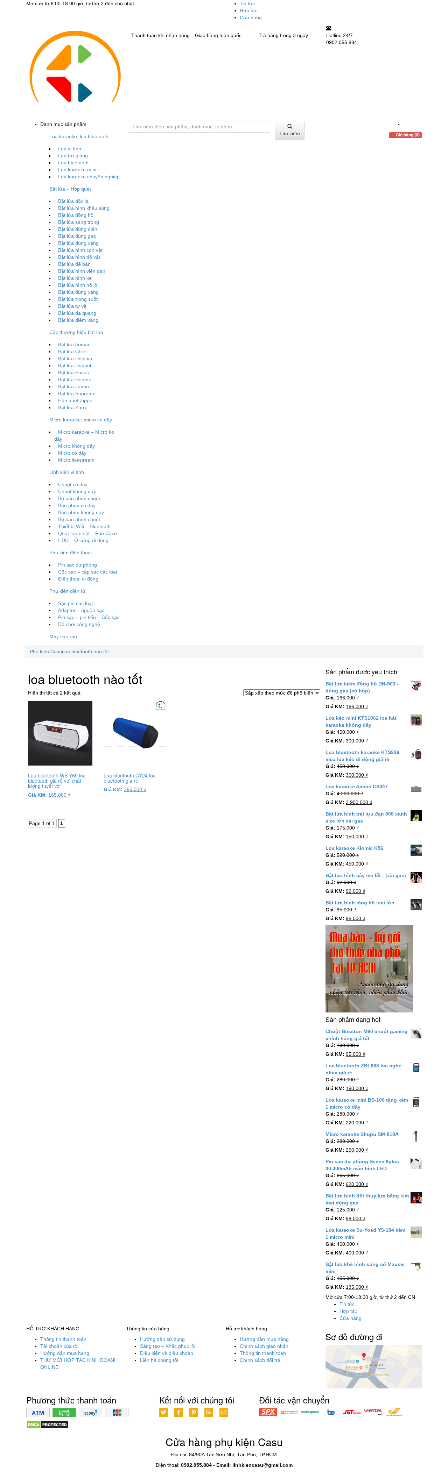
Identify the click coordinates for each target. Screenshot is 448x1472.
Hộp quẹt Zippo (75, 400)
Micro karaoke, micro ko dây (80, 419)
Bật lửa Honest (74, 379)
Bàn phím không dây (81, 512)
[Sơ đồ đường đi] (374, 1367)
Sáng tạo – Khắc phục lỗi (167, 1346)
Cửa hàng (251, 17)
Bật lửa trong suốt (78, 299)
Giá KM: (37, 795)
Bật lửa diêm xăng (78, 320)
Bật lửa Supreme (77, 393)
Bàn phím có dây (77, 505)
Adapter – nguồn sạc (81, 610)
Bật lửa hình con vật (80, 250)
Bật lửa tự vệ (72, 306)
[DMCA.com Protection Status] (47, 1424)
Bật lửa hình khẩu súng (84, 208)
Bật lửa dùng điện (77, 229)
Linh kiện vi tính (66, 472)
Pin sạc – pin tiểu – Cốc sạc (88, 617)
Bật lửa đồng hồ (75, 215)
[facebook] (405, 124)
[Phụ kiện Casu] (74, 72)
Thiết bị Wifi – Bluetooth (84, 526)
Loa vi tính (69, 148)
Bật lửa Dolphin (75, 358)
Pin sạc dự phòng (77, 565)
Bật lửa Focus (73, 372)
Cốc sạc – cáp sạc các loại (87, 572)
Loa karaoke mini (77, 169)
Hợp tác (248, 10)
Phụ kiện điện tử (67, 591)
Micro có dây (72, 453)
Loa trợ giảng (73, 155)
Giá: (330, 698)
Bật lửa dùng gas (77, 236)
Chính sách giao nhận (264, 1346)
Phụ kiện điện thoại (70, 552)
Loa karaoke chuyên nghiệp (89, 176)
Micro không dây (76, 446)
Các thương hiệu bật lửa (76, 332)
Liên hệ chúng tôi (159, 1360)
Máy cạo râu (63, 636)
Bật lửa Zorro (73, 407)
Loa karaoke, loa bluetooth (78, 136)
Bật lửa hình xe (75, 278)
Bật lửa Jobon (73, 386)
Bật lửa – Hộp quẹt (70, 189)
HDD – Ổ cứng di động (83, 540)
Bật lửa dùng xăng (78, 243)
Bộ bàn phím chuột (79, 498)
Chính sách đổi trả (260, 1360)
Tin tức (247, 3)
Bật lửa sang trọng (78, 222)
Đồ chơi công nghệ (79, 624)
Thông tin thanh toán (63, 1339)
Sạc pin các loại (75, 603)
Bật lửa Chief (72, 351)
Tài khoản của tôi (59, 1346)
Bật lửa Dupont (74, 365)
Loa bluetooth (73, 162)
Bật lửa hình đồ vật (79, 257)
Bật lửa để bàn (74, 264)
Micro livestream (76, 460)
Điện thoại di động (78, 579)
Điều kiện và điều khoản (166, 1353)
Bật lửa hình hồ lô (77, 285)
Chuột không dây (77, 491)
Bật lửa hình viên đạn (81, 271)
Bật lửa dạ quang (77, 313)
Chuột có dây (73, 484)
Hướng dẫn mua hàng (64, 1353)
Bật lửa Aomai (73, 344)
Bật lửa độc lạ (73, 201)
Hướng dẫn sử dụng (162, 1339)
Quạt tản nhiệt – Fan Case (87, 533)
